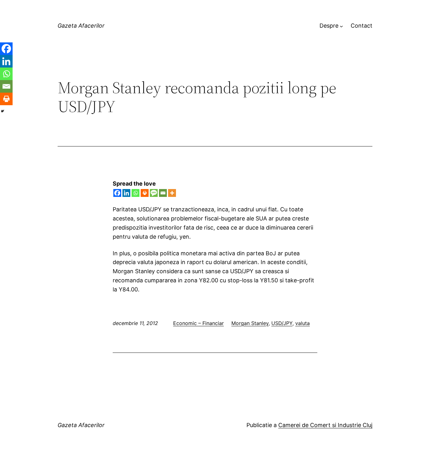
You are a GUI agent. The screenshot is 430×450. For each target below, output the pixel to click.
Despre (329, 25)
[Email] (163, 193)
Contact (361, 25)
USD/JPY (281, 323)
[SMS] (154, 193)
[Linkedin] (126, 193)
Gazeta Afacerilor (81, 25)
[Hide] (2, 111)
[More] (172, 193)
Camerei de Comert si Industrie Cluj (325, 425)
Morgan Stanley (250, 323)
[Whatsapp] (135, 193)
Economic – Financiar (198, 323)
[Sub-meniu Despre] (341, 26)
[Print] (145, 193)
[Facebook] (117, 193)
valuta (302, 323)
